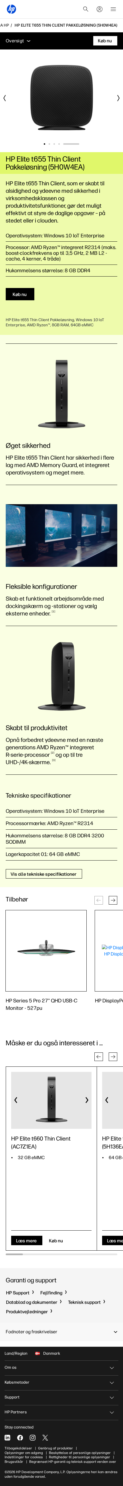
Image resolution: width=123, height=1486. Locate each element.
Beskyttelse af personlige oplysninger (80, 1453)
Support (12, 1397)
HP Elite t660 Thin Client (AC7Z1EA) (41, 1142)
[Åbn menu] (113, 9)
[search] (86, 9)
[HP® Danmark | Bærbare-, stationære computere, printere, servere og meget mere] (11, 9)
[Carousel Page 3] (69, 144)
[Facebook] (20, 1438)
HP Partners (16, 1412)
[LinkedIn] (7, 1438)
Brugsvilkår (14, 1462)
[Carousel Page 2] (64, 144)
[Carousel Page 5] (78, 144)
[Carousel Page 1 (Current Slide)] (51, 144)
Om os (11, 1367)
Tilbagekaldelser (18, 1448)
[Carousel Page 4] (73, 144)
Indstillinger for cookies (24, 1457)
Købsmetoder (17, 1382)
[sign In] (99, 9)
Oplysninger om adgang (24, 1453)
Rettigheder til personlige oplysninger (79, 1457)
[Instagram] (32, 1438)
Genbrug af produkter (55, 1448)
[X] (45, 1438)
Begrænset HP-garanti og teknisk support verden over (72, 1462)
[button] (113, 900)
